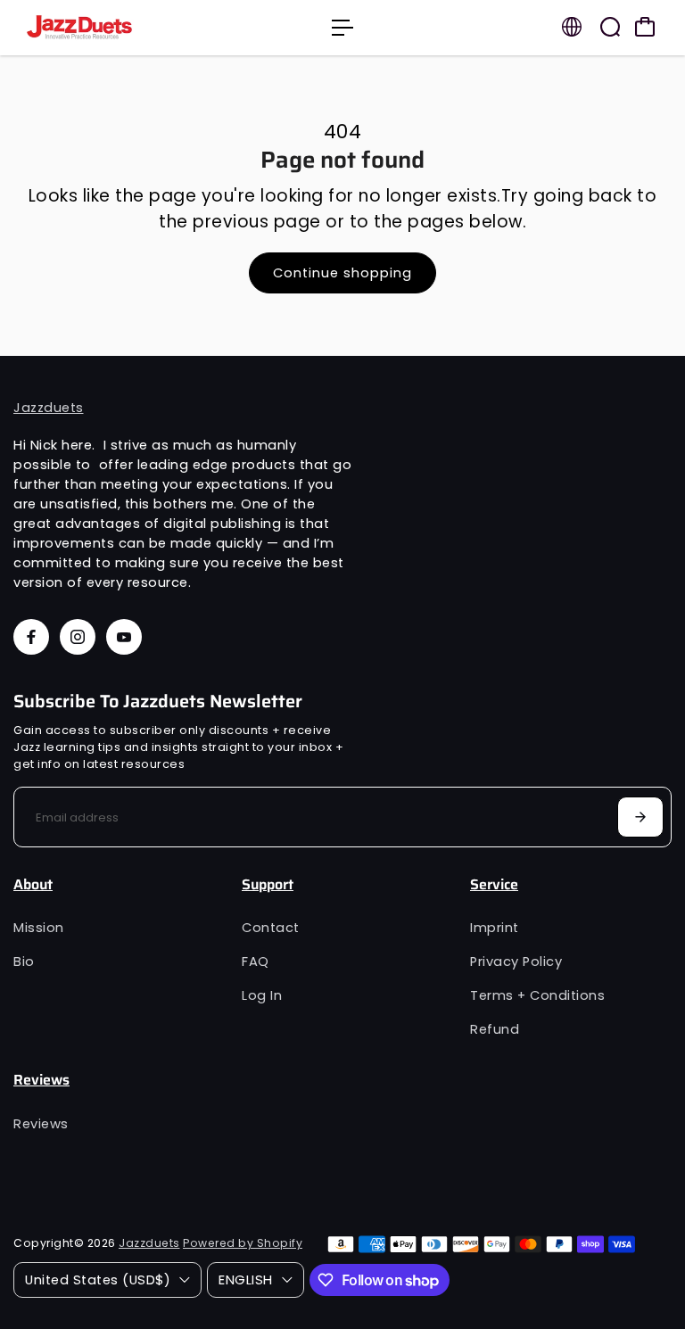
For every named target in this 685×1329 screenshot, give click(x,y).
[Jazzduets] (138, 27)
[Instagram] (77, 637)
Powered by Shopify (242, 1243)
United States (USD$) (97, 1280)
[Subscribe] (640, 817)
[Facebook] (31, 637)
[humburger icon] (342, 27)
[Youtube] (124, 637)
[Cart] (644, 26)
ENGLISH (246, 1280)
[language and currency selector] (571, 26)
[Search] (610, 26)
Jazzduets (48, 408)
